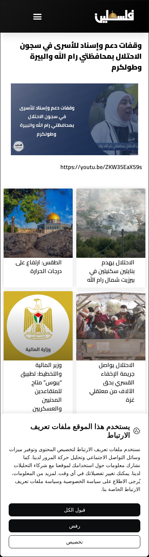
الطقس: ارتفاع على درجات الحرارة (39, 266)
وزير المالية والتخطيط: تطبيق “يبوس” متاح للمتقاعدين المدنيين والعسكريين (41, 386)
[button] (37, 16)
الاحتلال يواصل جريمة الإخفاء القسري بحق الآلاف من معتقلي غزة (112, 382)
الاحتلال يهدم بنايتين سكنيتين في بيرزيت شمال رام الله (111, 271)
